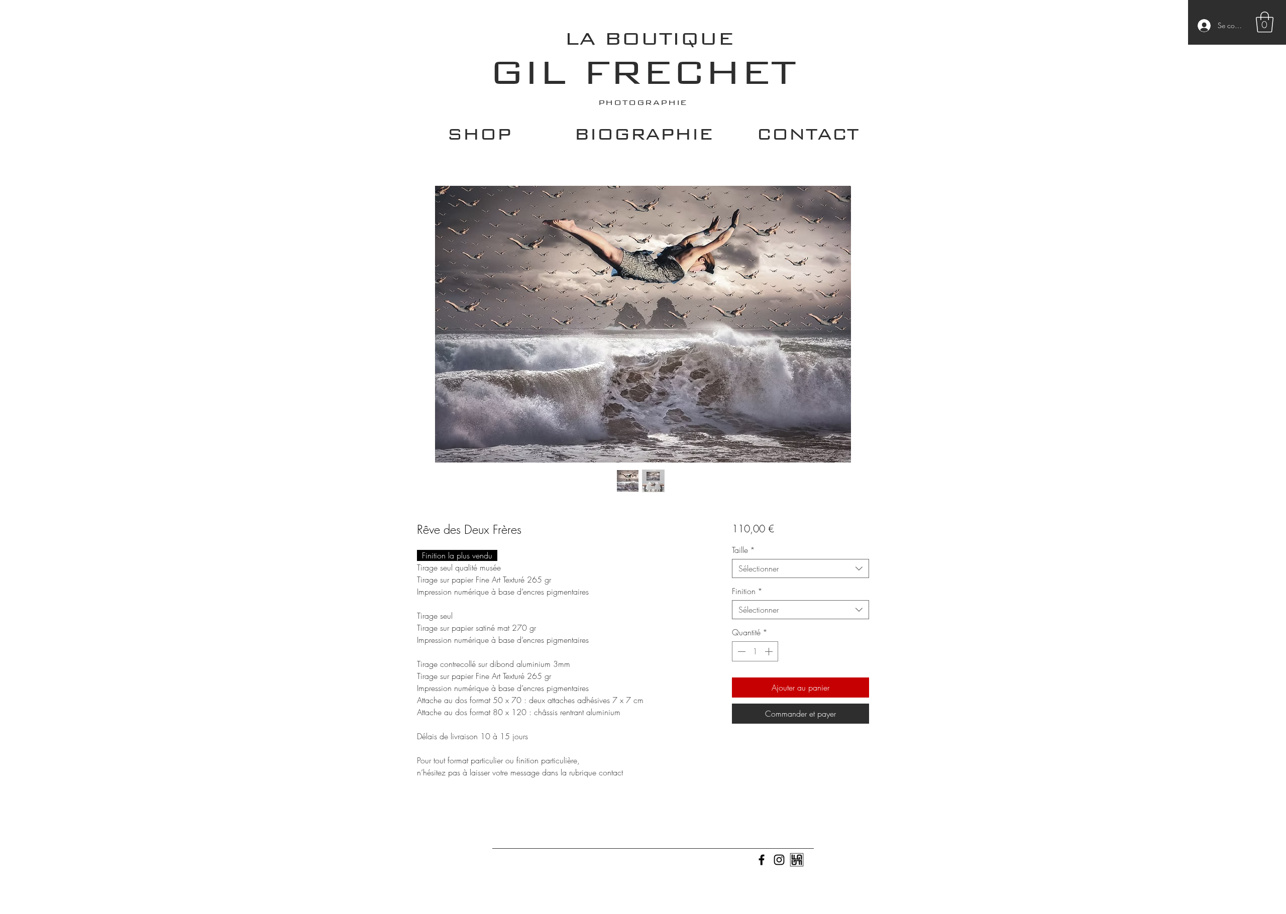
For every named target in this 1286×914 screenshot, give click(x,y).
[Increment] (770, 651)
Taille (743, 550)
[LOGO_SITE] (797, 860)
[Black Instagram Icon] (779, 860)
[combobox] (800, 568)
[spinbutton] (755, 651)
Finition (747, 591)
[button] (1264, 22)
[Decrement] (740, 651)
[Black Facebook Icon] (762, 860)
